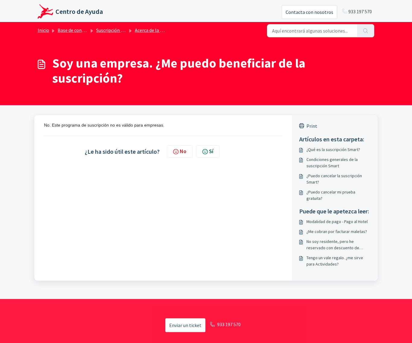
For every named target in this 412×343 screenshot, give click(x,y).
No (183, 151)
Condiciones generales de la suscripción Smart (332, 162)
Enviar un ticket (185, 325)
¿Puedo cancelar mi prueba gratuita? (330, 195)
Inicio (43, 30)
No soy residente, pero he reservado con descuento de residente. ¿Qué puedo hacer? (333, 245)
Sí (211, 151)
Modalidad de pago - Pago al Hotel (337, 221)
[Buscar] (365, 30)
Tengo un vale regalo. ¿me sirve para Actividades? (334, 261)
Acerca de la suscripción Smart (166, 30)
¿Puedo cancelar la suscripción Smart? (334, 179)
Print (311, 126)
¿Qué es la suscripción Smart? (333, 149)
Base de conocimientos (81, 30)
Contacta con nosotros (309, 12)
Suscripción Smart (115, 30)
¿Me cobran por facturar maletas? (336, 231)
